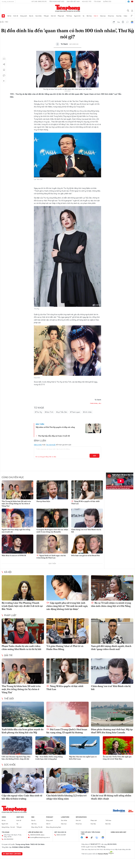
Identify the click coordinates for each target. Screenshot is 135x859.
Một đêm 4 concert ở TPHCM (14, 555)
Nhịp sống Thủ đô (36, 827)
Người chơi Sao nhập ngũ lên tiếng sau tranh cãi (16, 530)
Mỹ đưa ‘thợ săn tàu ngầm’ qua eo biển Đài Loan (83, 757)
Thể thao (69, 16)
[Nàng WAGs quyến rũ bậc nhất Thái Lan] (87, 489)
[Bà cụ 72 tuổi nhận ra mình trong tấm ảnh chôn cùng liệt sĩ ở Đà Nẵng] (112, 588)
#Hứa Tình (49, 412)
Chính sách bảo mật (118, 832)
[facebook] (128, 1)
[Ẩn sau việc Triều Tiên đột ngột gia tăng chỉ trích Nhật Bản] (118, 745)
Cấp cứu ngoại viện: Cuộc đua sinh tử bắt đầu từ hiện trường (22, 797)
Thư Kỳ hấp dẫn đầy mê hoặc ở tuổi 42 (54, 436)
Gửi (94, 456)
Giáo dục (103, 16)
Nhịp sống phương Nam (53, 827)
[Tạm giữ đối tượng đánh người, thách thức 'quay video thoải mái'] (112, 631)
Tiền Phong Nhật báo (56, 1)
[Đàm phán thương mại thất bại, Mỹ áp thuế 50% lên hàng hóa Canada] (112, 714)
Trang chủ (3, 15)
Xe (83, 16)
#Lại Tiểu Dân (61, 412)
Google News (132, 22)
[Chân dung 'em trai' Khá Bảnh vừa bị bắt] (87, 518)
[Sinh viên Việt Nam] (119, 811)
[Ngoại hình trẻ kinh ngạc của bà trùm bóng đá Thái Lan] (52, 544)
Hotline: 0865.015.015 (39, 1)
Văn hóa (89, 16)
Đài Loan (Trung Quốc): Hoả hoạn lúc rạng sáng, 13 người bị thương (66, 731)
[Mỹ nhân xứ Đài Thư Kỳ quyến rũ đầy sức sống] (93, 428)
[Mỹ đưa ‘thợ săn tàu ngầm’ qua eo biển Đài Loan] (84, 745)
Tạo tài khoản (51, 445)
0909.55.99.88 (35, 835)
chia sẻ (114, 22)
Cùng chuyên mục (13, 477)
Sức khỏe (38, 16)
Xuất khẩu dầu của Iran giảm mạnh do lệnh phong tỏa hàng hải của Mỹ (22, 731)
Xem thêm (131, 15)
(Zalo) (42, 835)
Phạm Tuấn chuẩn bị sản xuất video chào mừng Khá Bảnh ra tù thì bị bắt (21, 648)
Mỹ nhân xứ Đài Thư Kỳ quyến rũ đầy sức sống (55, 427)
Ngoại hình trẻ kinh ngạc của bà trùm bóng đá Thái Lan (51, 556)
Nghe (4, 59)
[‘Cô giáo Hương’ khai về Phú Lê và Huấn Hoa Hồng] (67, 631)
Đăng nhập (38, 445)
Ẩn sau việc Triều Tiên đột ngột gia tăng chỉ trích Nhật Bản (117, 757)
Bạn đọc (108, 824)
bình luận (127, 22)
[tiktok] (93, 837)
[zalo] (98, 837)
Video (125, 16)
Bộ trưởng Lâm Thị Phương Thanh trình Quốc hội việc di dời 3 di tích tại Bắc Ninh (22, 605)
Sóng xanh (23, 16)
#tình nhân (87, 412)
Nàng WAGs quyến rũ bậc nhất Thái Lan (85, 502)
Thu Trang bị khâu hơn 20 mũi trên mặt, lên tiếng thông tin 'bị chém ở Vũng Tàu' (16, 503)
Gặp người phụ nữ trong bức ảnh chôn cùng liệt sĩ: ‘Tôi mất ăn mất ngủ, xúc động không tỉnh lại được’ (67, 605)
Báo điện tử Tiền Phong (67, 8)
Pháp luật (61, 16)
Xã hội (9, 16)
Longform (65, 817)
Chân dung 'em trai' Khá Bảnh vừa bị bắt (86, 530)
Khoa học (111, 16)
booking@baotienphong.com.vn (40, 837)
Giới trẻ (53, 16)
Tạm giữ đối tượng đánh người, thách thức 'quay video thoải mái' (111, 648)
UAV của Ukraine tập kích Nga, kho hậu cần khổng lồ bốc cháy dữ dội (16, 757)
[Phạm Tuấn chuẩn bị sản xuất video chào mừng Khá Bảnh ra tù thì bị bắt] (23, 631)
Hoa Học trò (86, 1)
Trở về (4, 81)
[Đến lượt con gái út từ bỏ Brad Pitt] (87, 544)
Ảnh (32, 817)
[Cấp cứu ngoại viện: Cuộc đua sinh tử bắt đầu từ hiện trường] (23, 780)
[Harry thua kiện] (52, 489)
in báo (123, 22)
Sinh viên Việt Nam (73, 1)
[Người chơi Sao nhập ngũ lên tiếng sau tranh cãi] (17, 518)
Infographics (81, 817)
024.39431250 (8, 839)
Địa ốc (31, 16)
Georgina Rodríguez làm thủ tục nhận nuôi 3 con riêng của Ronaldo (52, 530)
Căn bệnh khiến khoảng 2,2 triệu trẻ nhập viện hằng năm (66, 797)
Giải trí (96, 16)
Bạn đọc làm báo (13, 854)
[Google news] (103, 837)
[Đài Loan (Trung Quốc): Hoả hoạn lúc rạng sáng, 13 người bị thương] (67, 714)
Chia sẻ (4, 64)
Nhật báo (20, 817)
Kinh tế (15, 16)
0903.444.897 (61, 835)
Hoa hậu (118, 16)
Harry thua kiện (43, 501)
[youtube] (132, 1)
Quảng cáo (107, 1)
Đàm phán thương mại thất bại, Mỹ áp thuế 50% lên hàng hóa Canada (112, 731)
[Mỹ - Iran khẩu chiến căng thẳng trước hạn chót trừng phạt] (50, 745)
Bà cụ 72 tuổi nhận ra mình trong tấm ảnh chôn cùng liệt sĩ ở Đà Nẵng (111, 604)
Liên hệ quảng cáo (35, 832)
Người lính (77, 16)
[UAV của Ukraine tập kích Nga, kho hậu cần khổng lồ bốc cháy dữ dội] (17, 745)
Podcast (49, 817)
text (118, 22)
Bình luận (4, 75)
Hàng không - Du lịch (8, 827)
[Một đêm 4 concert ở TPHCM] (17, 544)
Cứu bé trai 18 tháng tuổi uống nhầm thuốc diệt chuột (111, 797)
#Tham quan (75, 412)
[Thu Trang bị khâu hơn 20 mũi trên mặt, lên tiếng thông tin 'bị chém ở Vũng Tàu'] (17, 489)
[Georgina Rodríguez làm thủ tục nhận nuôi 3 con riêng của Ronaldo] (52, 518)
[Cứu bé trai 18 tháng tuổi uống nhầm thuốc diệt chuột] (112, 780)
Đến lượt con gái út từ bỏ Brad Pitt (85, 555)
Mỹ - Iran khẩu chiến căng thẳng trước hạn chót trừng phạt (49, 757)
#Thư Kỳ (38, 412)
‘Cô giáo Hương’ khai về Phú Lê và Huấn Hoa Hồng (64, 648)
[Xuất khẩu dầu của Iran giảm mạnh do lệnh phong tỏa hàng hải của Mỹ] (23, 714)
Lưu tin (4, 70)
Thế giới (46, 16)
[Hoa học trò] (130, 811)
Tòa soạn (97, 1)
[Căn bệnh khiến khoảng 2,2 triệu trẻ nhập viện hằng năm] (67, 780)
